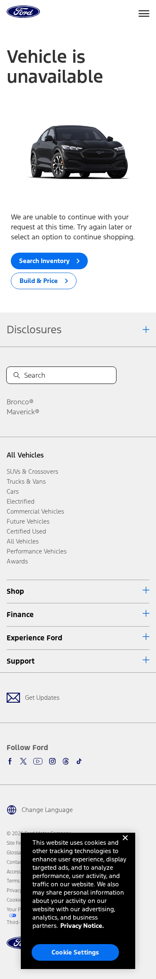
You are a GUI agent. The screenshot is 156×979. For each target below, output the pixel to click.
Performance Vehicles (37, 551)
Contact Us (18, 862)
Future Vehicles (28, 521)
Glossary (16, 853)
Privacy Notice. (82, 926)
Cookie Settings (75, 952)
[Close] (125, 844)
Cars (13, 491)
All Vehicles (25, 455)
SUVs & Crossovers (32, 471)
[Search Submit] (16, 375)
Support (21, 661)
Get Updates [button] (42, 697)
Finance (20, 614)
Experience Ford (34, 637)
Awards (17, 561)
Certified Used (26, 531)
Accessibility (19, 872)
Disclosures (34, 329)
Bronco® (20, 401)
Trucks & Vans (26, 481)
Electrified (21, 501)
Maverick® (23, 411)
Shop (15, 591)
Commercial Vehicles (35, 511)
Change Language (47, 810)
